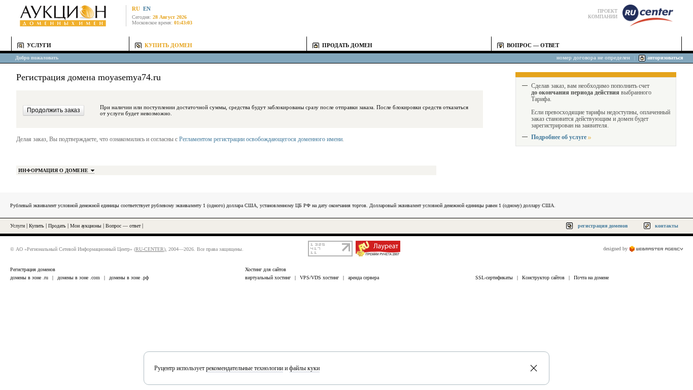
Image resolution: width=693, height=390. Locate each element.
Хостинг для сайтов (265, 269)
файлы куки (304, 368)
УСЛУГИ (39, 45)
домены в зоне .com (78, 277)
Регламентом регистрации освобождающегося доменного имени (260, 139)
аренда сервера (363, 277)
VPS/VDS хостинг (319, 277)
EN (147, 9)
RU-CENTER (149, 249)
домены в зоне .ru (29, 277)
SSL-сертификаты (494, 277)
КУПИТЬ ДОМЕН (168, 45)
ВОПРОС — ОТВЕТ (533, 45)
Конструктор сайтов (543, 277)
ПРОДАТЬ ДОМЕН (347, 45)
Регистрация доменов (32, 269)
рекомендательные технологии (244, 368)
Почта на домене (591, 277)
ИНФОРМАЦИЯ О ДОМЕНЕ (53, 170)
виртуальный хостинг (268, 277)
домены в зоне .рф (129, 277)
